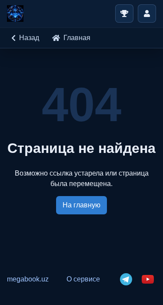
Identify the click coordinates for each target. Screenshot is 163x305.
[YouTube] (148, 279)
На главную (81, 205)
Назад (29, 37)
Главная (76, 37)
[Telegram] (126, 279)
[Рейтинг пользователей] (124, 13)
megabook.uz (28, 279)
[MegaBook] (15, 13)
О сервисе (83, 279)
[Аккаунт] (147, 13)
